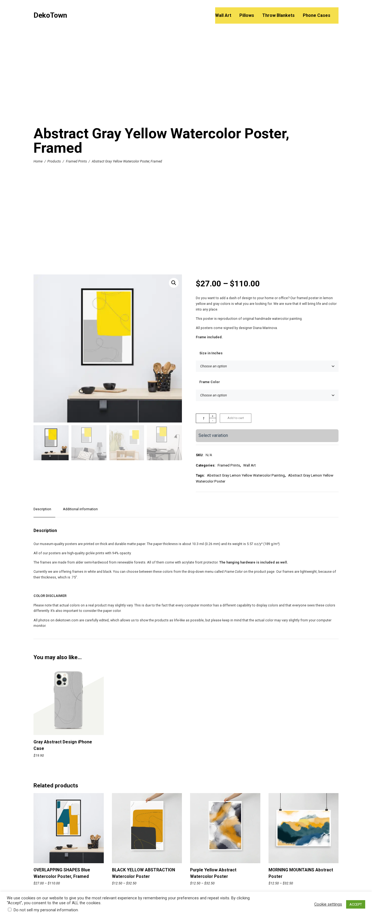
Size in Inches (210, 353)
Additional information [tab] (80, 509)
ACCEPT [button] (355, 904)
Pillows (246, 15)
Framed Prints (76, 161)
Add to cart (235, 418)
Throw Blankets (278, 15)
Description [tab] (42, 509)
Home (37, 161)
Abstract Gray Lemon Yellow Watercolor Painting (246, 475)
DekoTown (50, 15)
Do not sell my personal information (46, 909)
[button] (174, 283)
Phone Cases (316, 15)
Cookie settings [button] (328, 904)
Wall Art (223, 15)
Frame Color (209, 382)
